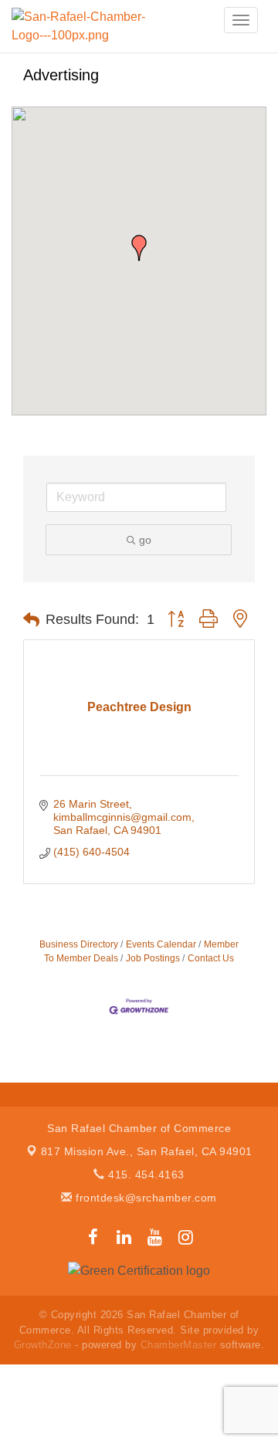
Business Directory (78, 944)
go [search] (145, 540)
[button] (139, 248)
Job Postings (153, 958)
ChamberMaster (179, 1345)
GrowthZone (43, 1345)
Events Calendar (161, 944)
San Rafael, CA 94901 (147, 1151)
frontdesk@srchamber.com (145, 1197)
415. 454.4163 (145, 1174)
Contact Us (211, 958)
